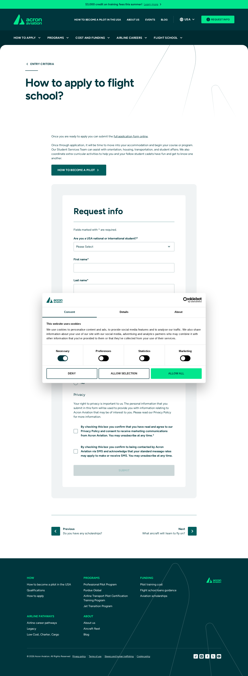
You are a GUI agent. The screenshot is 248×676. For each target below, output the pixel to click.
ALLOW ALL (176, 373)
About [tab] (178, 311)
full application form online (131, 136)
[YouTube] (219, 656)
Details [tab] (124, 311)
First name (81, 259)
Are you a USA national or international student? (106, 238)
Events (150, 19)
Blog (164, 19)
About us (133, 19)
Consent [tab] (69, 311)
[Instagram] (201, 656)
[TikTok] (196, 656)
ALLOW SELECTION (124, 373)
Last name (81, 280)
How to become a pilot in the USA (97, 19)
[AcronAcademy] (28, 19)
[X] (213, 656)
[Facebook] (207, 656)
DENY (72, 373)
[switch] (103, 358)
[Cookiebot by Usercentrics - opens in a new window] (186, 300)
